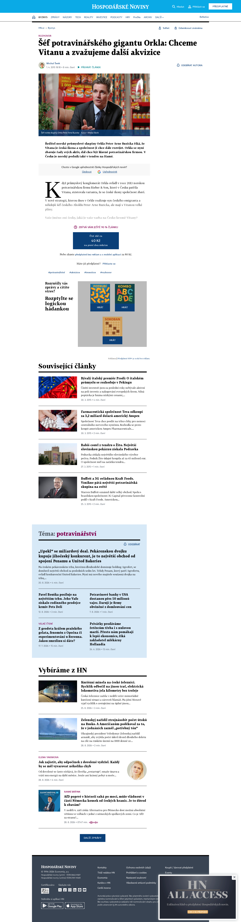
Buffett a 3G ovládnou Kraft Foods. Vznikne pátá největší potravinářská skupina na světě (109, 482)
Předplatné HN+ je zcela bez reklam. (134, 358)
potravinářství (76, 534)
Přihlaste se (109, 263)
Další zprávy (92, 837)
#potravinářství (56, 272)
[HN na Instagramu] (69, 889)
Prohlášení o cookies (136, 873)
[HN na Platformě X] (60, 889)
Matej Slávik (93, 133)
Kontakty (102, 868)
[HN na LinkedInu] (74, 889)
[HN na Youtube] (84, 889)
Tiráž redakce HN (106, 873)
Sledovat (87, 172)
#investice (90, 272)
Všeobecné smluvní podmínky (141, 883)
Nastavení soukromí (136, 878)
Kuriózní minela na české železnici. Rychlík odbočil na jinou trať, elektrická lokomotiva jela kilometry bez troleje (112, 686)
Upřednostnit (110, 172)
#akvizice (75, 272)
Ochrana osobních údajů (138, 868)
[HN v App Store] (75, 905)
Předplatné (220, 6)
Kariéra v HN (104, 883)
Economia (102, 878)
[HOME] (33, 17)
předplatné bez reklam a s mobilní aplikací (98, 254)
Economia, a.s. (62, 872)
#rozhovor (105, 272)
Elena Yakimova (49, 757)
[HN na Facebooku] (65, 889)
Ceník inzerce (104, 888)
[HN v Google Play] (52, 905)
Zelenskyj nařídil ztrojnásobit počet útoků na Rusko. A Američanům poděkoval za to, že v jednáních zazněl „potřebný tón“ (114, 724)
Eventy (168, 873)
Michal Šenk (53, 63)
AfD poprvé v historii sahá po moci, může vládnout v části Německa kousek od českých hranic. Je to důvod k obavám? (105, 800)
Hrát (100, 307)
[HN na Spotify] (79, 889)
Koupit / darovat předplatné (179, 868)
